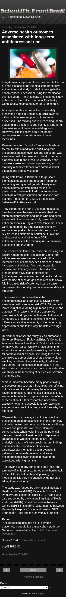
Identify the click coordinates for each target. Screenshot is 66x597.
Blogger (39, 593)
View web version (33, 576)
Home (33, 570)
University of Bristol (33, 540)
